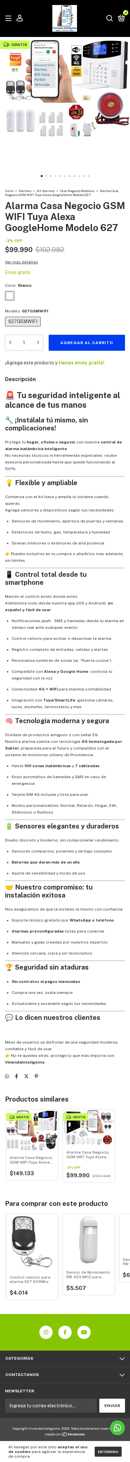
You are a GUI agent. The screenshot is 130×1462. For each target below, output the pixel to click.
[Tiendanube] (65, 1435)
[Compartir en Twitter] (26, 1076)
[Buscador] (109, 18)
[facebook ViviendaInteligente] (65, 1332)
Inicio (9, 191)
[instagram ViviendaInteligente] (46, 1332)
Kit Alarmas (46, 191)
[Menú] (9, 18)
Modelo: (26, 311)
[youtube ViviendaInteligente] (84, 1332)
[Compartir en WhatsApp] (7, 1076)
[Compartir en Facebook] (16, 1076)
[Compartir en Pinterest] (36, 1076)
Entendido (108, 1452)
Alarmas (25, 191)
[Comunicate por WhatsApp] (117, 1427)
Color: (18, 285)
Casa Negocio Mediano (77, 191)
